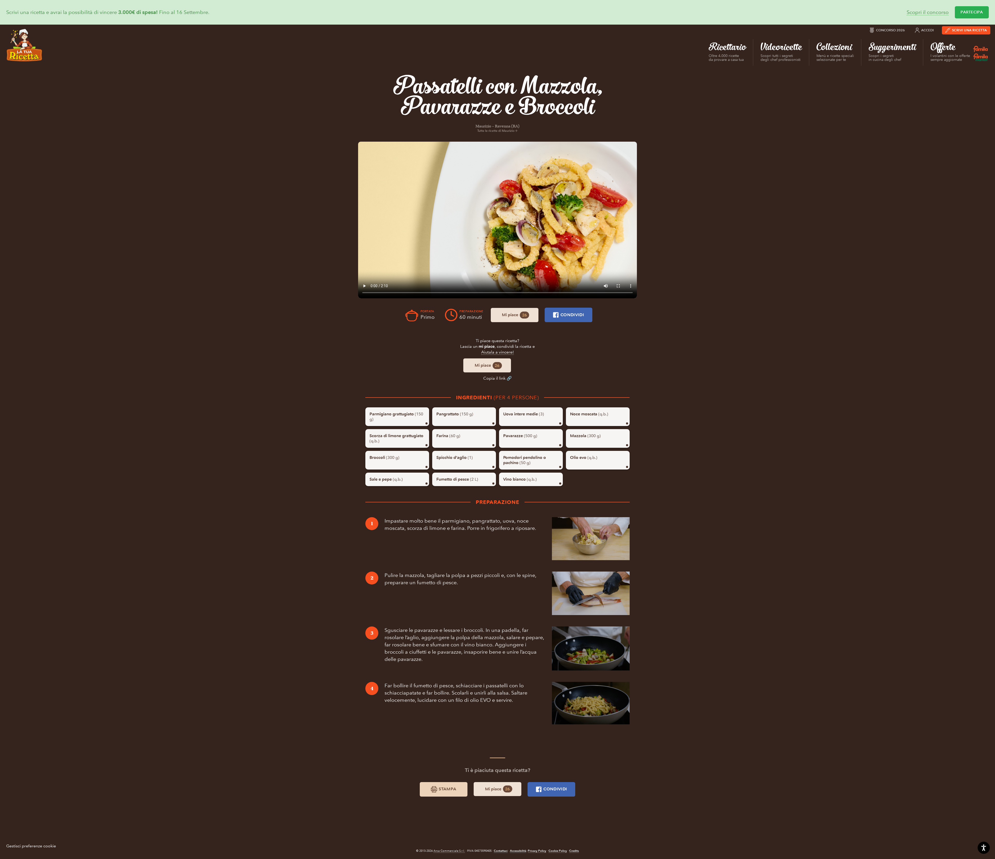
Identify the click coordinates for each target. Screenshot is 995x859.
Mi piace (514, 314)
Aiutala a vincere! (497, 352)
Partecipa (972, 12)
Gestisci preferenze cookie (31, 845)
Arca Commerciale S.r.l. (449, 851)
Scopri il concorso (928, 12)
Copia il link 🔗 (497, 378)
